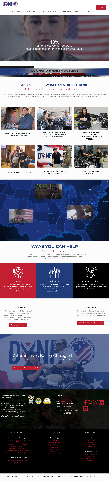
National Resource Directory (90, 458)
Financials (90, 442)
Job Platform (91, 461)
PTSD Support (91, 456)
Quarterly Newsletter (91, 444)
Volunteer (54, 447)
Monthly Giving (54, 442)
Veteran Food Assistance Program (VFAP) (18, 441)
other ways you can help (58, 259)
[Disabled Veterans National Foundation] (11, 4)
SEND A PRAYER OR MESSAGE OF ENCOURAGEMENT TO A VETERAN (91, 135)
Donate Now (54, 440)
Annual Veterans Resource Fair (18, 460)
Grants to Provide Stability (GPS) (18, 444)
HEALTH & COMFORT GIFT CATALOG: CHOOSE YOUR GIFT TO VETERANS (54, 134)
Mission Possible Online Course (18, 450)
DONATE (101, 8)
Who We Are (91, 438)
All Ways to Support (54, 438)
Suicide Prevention (90, 454)
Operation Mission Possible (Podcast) (18, 453)
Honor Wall (54, 451)
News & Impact (91, 440)
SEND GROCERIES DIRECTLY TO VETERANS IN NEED (18, 134)
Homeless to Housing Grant (18, 446)
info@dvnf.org (66, 401)
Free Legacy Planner (54, 454)
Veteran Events (18, 462)
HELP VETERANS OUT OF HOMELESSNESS (54, 173)
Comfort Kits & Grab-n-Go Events (18, 448)
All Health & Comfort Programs (18, 438)
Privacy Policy (97, 476)
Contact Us (91, 446)
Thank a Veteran (54, 449)
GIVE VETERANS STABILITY (18, 173)
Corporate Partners (54, 445)
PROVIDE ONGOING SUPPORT (91, 173)
